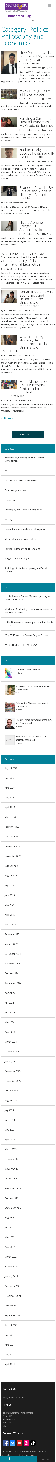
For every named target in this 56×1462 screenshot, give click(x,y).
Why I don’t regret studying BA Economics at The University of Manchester (25, 343)
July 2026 (9, 777)
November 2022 (13, 1188)
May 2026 (9, 797)
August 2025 (11, 875)
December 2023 (13, 1071)
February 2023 (12, 1159)
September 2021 (13, 1315)
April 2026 (10, 807)
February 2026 (12, 826)
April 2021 (10, 1364)
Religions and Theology (17, 558)
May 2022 (9, 1237)
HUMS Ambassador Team (32, 68)
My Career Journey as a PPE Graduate (36, 92)
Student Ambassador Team (14, 400)
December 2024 (13, 953)
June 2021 (10, 1344)
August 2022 (11, 1217)
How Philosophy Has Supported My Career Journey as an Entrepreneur (37, 58)
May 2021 (9, 1354)
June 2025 (10, 895)
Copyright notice (37, 1451)
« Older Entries (7, 418)
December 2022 (13, 1178)
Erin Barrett (8, 269)
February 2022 (12, 1266)
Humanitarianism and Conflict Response (25, 529)
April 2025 (10, 914)
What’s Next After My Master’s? (21, 645)
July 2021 (9, 1334)
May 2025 (9, 905)
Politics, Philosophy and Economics (22, 548)
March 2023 (11, 1149)
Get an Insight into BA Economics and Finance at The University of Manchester (37, 298)
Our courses (28, 434)
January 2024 (11, 1061)
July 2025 (9, 885)
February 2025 (12, 934)
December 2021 (13, 1286)
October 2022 (11, 1198)
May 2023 (9, 1129)
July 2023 (9, 1110)
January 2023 (11, 1168)
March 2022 (11, 1256)
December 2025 (13, 846)
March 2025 (11, 924)
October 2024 (11, 973)
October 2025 (11, 865)
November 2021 (13, 1295)
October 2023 (11, 1090)
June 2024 (10, 1012)
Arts (7, 470)
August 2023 (11, 1100)
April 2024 (10, 1031)
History (8, 519)
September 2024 (13, 983)
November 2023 (13, 1080)
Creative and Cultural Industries (21, 480)
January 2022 (11, 1276)
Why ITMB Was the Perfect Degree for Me (26, 635)
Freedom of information (25, 1455)
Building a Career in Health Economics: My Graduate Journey (36, 122)
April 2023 (10, 1139)
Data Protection (21, 1451)
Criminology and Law (15, 490)
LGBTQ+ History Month (27, 669)
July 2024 (9, 1002)
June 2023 (10, 1119)
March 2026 (11, 816)
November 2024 (13, 963)
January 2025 (11, 944)
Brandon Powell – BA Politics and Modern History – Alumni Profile (36, 193)
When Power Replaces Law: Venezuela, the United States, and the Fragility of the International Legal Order (24, 259)
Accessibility (7, 1455)
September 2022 (13, 1207)
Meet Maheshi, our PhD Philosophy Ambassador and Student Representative (25, 388)
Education (10, 499)
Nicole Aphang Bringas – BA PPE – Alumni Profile (34, 226)
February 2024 (12, 1051)
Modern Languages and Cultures (21, 539)
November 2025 (13, 856)
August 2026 (11, 768)
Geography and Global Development (23, 509)
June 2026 (10, 787)
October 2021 (11, 1305)
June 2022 (10, 1227)
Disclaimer (6, 1451)
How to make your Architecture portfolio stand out (31, 738)
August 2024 (11, 992)
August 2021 (11, 1325)
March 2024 (11, 1041)
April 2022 (10, 1247)
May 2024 (9, 1022)
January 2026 (11, 836)
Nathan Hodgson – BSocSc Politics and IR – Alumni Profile (36, 153)
